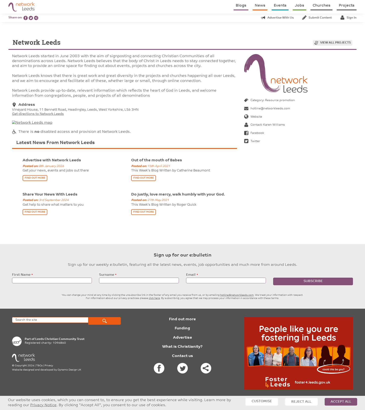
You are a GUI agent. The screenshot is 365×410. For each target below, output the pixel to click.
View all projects (335, 42)
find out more (35, 178)
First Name (21, 275)
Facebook (257, 133)
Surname (106, 275)
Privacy (49, 365)
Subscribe (313, 281)
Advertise (182, 338)
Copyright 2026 (24, 365)
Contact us (182, 356)
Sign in (352, 17)
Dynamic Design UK (69, 370)
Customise (262, 401)
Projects (346, 6)
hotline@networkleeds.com (270, 108)
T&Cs (39, 365)
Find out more (182, 319)
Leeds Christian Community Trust (59, 339)
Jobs (299, 6)
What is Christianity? (182, 347)
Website (256, 116)
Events (280, 6)
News (260, 6)
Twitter (255, 141)
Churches (321, 6)
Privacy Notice (43, 405)
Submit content (320, 17)
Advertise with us (280, 17)
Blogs (241, 6)
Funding (182, 328)
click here (154, 298)
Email (191, 275)
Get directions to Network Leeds (38, 114)
